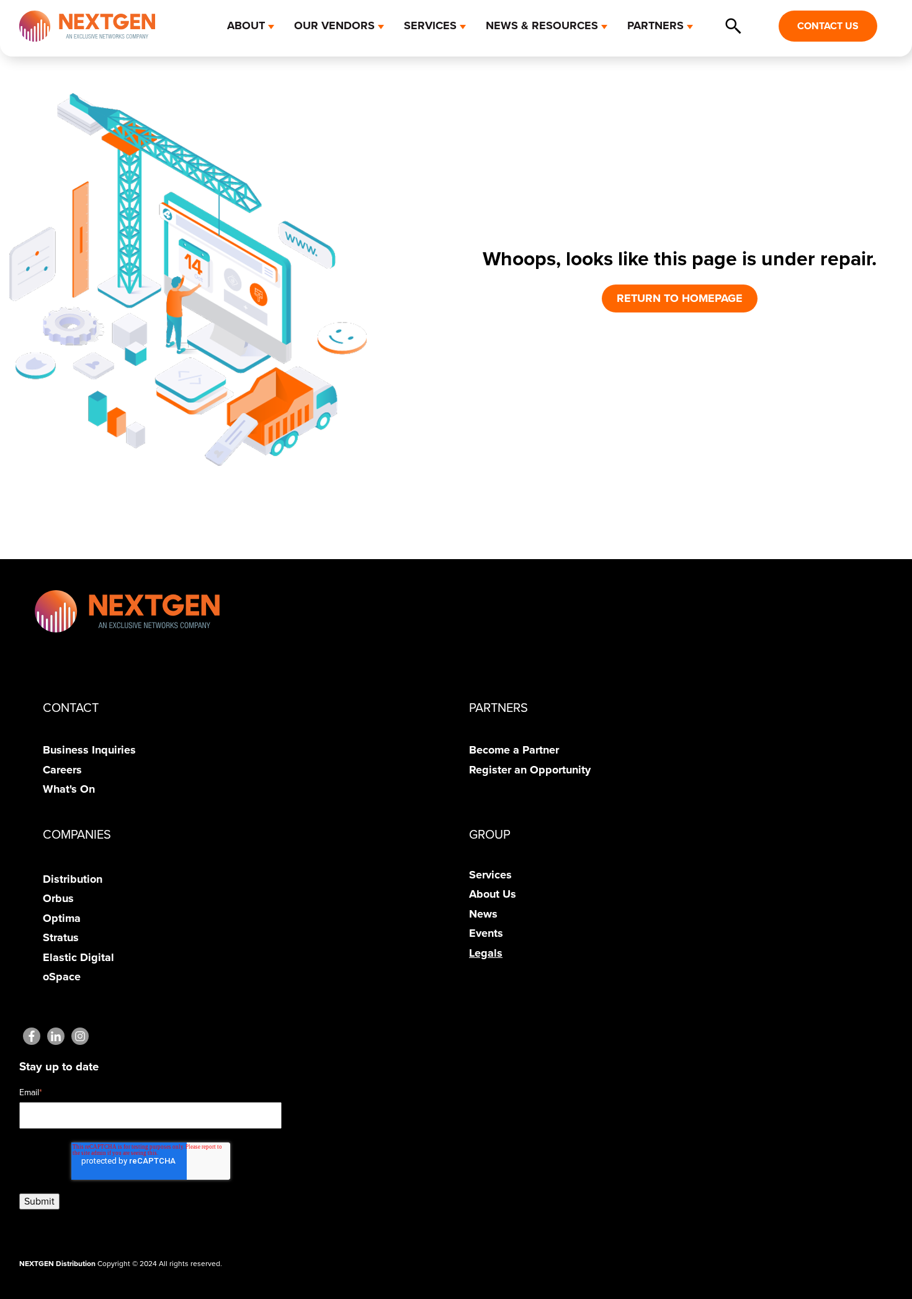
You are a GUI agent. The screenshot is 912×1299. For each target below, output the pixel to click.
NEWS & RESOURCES (542, 25)
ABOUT (246, 25)
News (483, 914)
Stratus (61, 937)
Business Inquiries (89, 750)
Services (490, 875)
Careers (62, 770)
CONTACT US (828, 26)
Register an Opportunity (530, 770)
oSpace (62, 977)
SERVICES (430, 25)
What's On (69, 789)
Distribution (72, 879)
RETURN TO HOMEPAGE (680, 298)
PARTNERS (655, 25)
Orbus (58, 898)
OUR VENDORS (334, 25)
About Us (492, 894)
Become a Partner (514, 750)
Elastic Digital (78, 957)
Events (486, 933)
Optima (62, 918)
